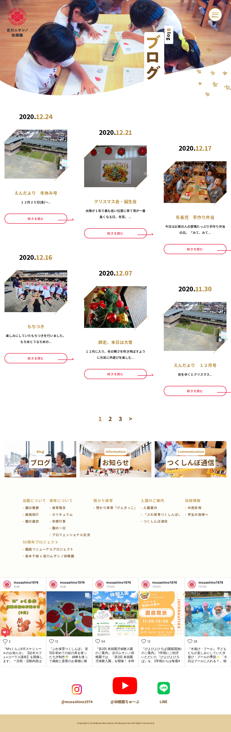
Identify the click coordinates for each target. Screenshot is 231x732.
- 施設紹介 (31, 514)
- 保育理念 (57, 507)
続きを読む (36, 218)
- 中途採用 (193, 507)
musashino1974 (26, 582)
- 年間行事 (57, 521)
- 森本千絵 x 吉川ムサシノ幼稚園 (48, 556)
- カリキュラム (61, 514)
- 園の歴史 (31, 521)
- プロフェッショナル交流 (69, 534)
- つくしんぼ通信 (154, 521)
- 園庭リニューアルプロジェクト (48, 549)
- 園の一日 (57, 528)
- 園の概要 (31, 507)
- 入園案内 (149, 507)
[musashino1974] (7, 584)
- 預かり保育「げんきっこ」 (115, 507)
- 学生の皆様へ (196, 514)
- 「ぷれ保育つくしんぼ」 (161, 514)
